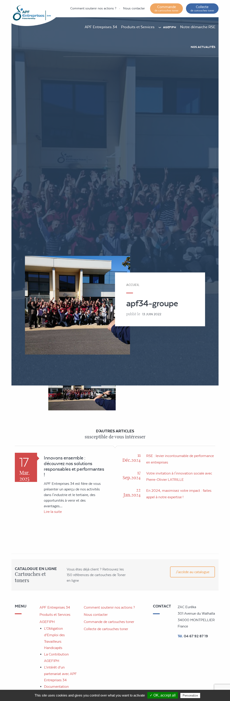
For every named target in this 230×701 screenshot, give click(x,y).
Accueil (132, 285)
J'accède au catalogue (192, 572)
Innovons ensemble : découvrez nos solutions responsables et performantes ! (74, 466)
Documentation (56, 686)
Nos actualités (203, 47)
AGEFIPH (169, 27)
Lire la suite (53, 511)
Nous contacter (134, 8)
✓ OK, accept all (163, 695)
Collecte (202, 8)
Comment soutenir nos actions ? (93, 8)
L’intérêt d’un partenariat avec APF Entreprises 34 (60, 673)
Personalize (190, 695)
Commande (166, 8)
